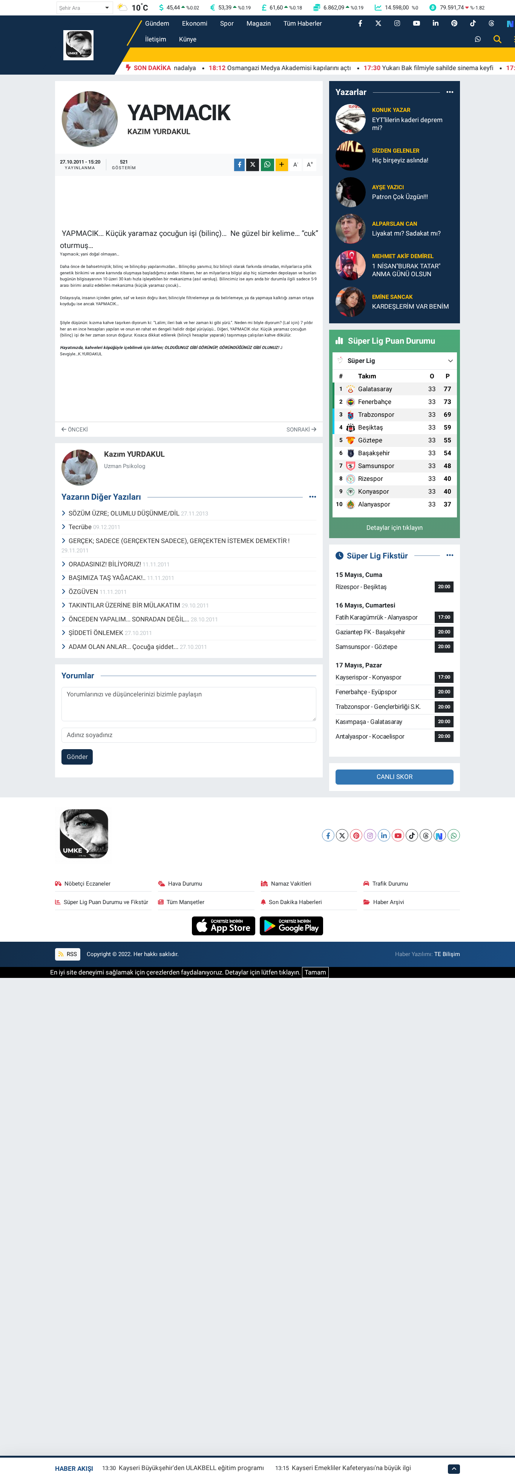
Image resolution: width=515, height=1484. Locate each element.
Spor (227, 23)
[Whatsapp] (454, 835)
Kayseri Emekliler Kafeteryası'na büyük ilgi (351, 1468)
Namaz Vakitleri (291, 883)
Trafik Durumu (390, 883)
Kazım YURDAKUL (158, 131)
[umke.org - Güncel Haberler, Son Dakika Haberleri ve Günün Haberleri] (78, 44)
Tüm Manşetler (185, 902)
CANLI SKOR (394, 776)
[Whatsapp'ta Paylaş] (267, 165)
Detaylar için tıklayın (394, 527)
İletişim (155, 39)
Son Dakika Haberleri (295, 902)
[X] (342, 835)
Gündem (157, 23)
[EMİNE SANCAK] (351, 301)
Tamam (315, 972)
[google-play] (291, 925)
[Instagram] (370, 835)
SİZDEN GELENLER (396, 150)
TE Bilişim (447, 954)
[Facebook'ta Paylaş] (239, 165)
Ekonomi (194, 23)
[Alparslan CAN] (351, 228)
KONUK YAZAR (391, 110)
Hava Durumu (185, 883)
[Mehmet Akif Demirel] (351, 264)
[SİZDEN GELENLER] (351, 155)
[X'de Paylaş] (252, 165)
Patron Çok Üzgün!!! (400, 196)
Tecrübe (81, 527)
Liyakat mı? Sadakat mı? (406, 233)
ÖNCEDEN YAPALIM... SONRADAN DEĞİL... (130, 619)
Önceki (77, 429)
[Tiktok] (412, 835)
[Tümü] (450, 92)
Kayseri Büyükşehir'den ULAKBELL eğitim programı (191, 1468)
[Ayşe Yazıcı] (351, 191)
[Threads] (426, 835)
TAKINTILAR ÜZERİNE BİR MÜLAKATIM (125, 605)
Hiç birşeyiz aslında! (400, 160)
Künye (187, 39)
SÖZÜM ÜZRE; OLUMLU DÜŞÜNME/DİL (125, 513)
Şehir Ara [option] (69, 8)
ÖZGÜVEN (84, 591)
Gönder (77, 756)
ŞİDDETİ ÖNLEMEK (97, 632)
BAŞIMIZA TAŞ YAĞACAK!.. (108, 577)
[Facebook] (328, 835)
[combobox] (85, 8)
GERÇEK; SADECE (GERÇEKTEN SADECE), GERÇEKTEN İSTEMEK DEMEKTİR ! (179, 541)
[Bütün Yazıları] (312, 497)
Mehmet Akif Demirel (403, 256)
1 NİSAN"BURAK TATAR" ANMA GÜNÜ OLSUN (406, 270)
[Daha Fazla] (282, 165)
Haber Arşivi (388, 902)
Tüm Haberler (303, 23)
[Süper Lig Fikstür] (450, 555)
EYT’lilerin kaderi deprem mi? (407, 124)
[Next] (440, 835)
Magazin (259, 23)
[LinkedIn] (384, 835)
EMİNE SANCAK (392, 297)
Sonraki (299, 429)
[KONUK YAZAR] (351, 118)
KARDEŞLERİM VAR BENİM (410, 306)
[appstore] (224, 925)
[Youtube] (398, 835)
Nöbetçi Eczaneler (87, 883)
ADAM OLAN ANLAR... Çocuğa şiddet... (124, 646)
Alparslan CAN (394, 223)
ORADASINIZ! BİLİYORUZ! (106, 564)
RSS (71, 954)
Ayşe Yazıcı (388, 187)
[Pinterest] (356, 835)
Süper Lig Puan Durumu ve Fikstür (106, 902)
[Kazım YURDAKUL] (89, 118)
